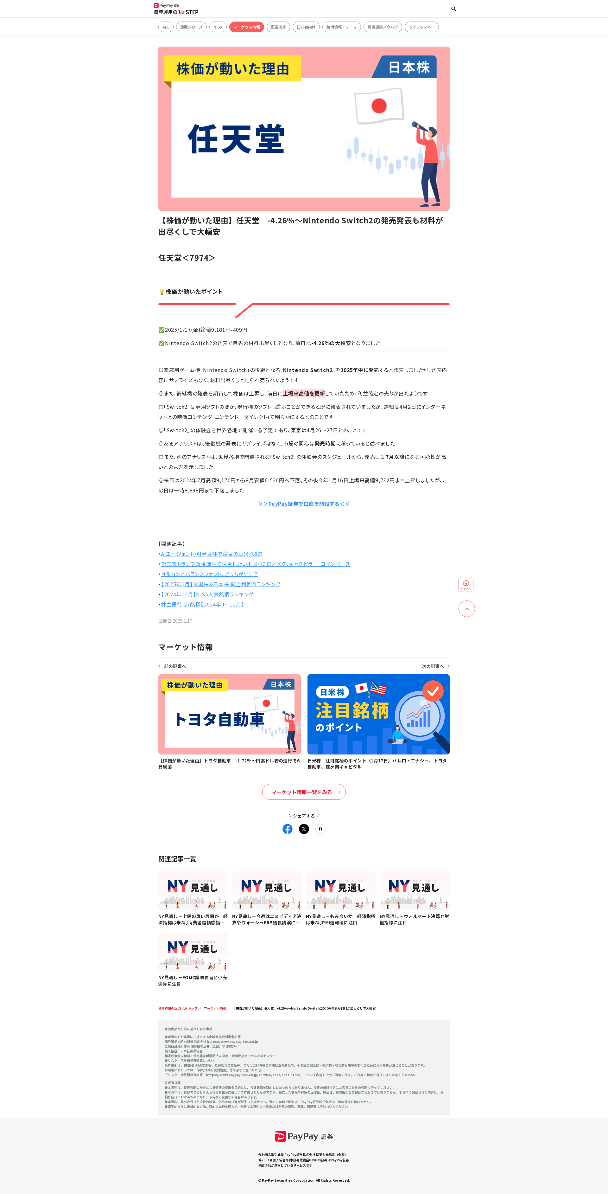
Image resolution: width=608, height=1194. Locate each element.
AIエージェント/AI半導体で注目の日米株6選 (212, 553)
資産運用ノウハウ (383, 26)
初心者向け (306, 26)
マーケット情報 (246, 26)
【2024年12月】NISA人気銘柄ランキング (207, 594)
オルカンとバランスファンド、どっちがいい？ (209, 574)
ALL (165, 26)
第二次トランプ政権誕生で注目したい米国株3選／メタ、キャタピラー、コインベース (255, 564)
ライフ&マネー (422, 26)
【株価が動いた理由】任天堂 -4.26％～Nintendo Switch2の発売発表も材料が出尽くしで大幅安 (304, 1008)
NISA (218, 26)
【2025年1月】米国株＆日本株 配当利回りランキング (220, 584)
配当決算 (278, 26)
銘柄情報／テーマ (341, 26)
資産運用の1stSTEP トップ (178, 1008)
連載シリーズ (191, 26)
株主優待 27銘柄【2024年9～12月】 (202, 604)
